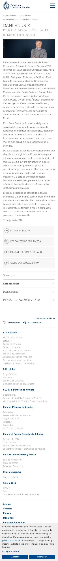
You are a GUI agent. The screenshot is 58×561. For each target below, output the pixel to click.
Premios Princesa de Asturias (15, 19)
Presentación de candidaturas (17, 415)
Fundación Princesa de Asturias (16, 16)
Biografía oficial (10, 374)
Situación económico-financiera (17, 357)
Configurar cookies (11, 551)
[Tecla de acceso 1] (16, 8)
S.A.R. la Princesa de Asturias (18, 389)
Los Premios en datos (13, 428)
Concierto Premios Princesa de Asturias (21, 494)
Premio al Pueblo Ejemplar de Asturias (23, 434)
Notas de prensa (10, 463)
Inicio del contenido (43, 318)
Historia (6, 488)
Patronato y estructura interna (17, 350)
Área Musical (10, 482)
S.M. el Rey (9, 369)
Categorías (8, 422)
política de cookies (11, 540)
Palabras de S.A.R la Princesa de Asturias (22, 398)
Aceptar (15, 556)
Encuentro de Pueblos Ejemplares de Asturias (24, 449)
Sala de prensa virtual (13, 459)
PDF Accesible (14, 322)
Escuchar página (33, 322)
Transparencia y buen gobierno (17, 360)
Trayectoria (9, 275)
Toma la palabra (10, 477)
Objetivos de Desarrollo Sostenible (18, 363)
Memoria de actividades (14, 353)
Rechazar (42, 556)
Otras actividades (12, 471)
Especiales (8, 425)
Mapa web (8, 517)
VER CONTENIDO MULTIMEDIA (25, 241)
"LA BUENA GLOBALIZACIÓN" (25, 262)
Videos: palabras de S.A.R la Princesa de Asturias (25, 401)
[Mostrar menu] (52, 6)
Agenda (7, 504)
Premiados (8, 412)
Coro (5, 491)
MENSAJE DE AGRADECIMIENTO (21, 299)
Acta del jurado (11, 283)
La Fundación (10, 332)
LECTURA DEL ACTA (20, 230)
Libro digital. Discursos (13, 380)
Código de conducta (12, 344)
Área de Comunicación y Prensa (19, 454)
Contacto (7, 508)
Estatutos (7, 341)
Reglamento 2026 (11, 418)
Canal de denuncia (11, 347)
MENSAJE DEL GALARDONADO (26, 252)
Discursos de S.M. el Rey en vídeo (18, 384)
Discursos (7, 377)
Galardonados (9, 442)
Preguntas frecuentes (13, 466)
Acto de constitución (12, 337)
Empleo (7, 513)
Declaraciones (10, 291)
